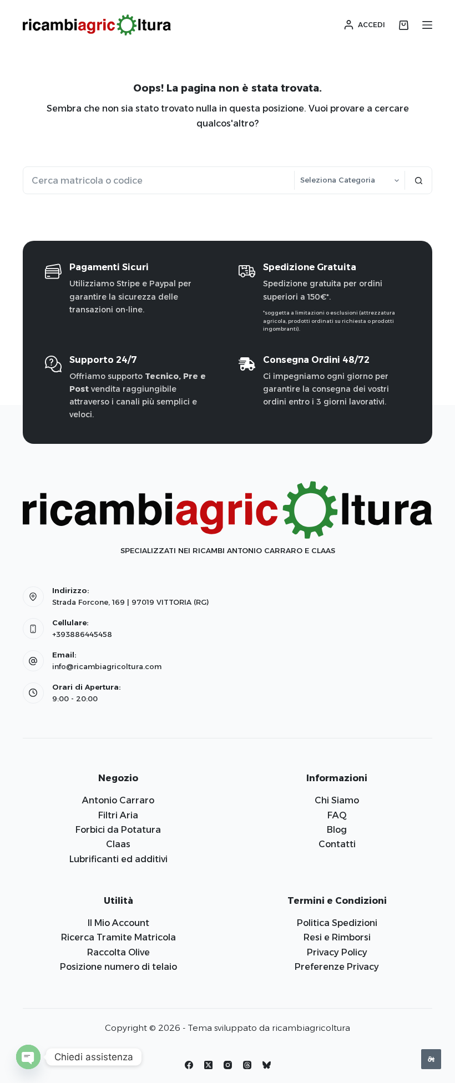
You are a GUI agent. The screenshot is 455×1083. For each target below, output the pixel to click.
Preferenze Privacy (337, 966)
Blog (337, 829)
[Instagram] (228, 1065)
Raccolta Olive (118, 952)
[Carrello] (403, 25)
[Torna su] (431, 1059)
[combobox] (158, 180)
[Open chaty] (28, 1057)
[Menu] (427, 25)
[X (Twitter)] (208, 1065)
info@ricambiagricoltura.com (106, 666)
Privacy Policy (337, 952)
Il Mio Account (118, 923)
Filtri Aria (118, 815)
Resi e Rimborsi (337, 937)
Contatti (337, 844)
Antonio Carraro (118, 800)
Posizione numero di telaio (118, 966)
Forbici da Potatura (118, 829)
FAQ (337, 815)
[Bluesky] (266, 1065)
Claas (118, 844)
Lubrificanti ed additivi (118, 859)
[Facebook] (189, 1065)
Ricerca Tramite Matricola (118, 937)
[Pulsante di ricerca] (418, 180)
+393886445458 (82, 634)
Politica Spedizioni (337, 923)
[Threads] (247, 1065)
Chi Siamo (337, 800)
